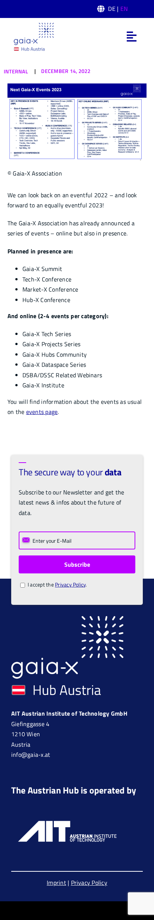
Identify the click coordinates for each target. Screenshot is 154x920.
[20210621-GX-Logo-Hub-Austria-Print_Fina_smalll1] (33, 24)
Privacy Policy (70, 584)
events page (42, 411)
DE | (118, 8)
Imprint (56, 882)
